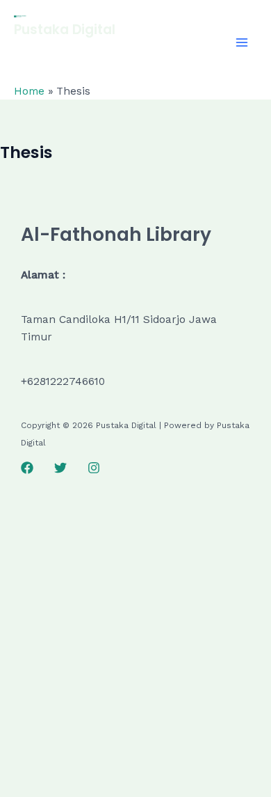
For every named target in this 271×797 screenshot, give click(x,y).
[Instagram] (94, 467)
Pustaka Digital (64, 29)
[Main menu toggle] (242, 42)
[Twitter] (60, 467)
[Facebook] (27, 467)
